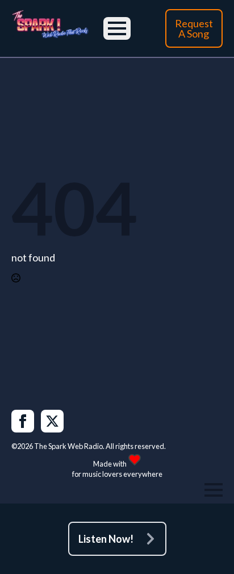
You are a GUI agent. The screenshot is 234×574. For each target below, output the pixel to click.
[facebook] (22, 421)
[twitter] (52, 421)
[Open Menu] (117, 28)
